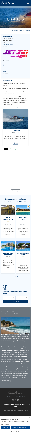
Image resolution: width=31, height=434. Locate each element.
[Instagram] (18, 400)
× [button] (29, 417)
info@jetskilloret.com (8, 44)
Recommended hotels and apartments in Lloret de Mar (15, 200)
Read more (6, 424)
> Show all (15, 276)
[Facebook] (13, 400)
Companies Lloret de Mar (24, 30)
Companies (15, 30)
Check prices (15, 301)
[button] (15, 431)
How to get (6, 60)
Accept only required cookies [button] (20, 427)
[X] (15, 400)
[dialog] (15, 425)
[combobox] (27, 417)
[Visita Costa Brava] (7, 3)
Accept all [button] (5, 427)
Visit (8, 311)
